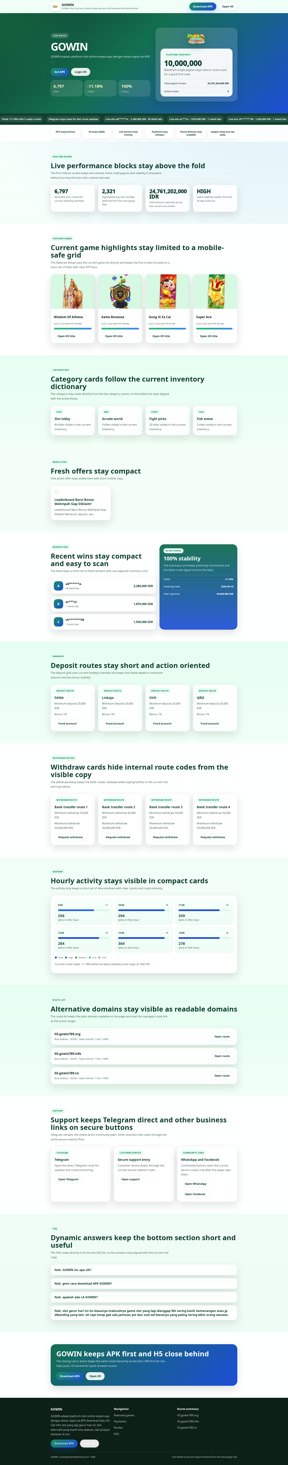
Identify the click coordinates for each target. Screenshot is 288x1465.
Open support (131, 1179)
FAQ (116, 1434)
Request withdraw (70, 837)
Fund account (67, 723)
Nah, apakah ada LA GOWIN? (76, 1297)
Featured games (124, 1415)
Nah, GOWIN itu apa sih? (73, 1270)
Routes (118, 1427)
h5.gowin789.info (188, 1421)
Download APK (203, 6)
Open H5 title (66, 336)
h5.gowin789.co (187, 1427)
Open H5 (228, 6)
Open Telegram (68, 1179)
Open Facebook (195, 1194)
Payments (120, 1421)
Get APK (59, 72)
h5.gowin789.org (187, 1415)
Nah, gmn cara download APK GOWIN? (83, 1283)
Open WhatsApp (195, 1184)
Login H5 (80, 72)
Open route (222, 1036)
